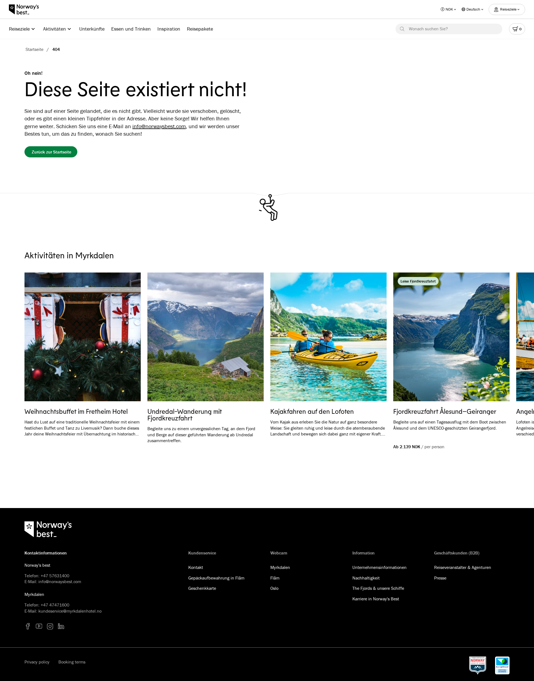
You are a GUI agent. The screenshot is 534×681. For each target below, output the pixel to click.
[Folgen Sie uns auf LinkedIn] (61, 626)
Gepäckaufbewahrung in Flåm (216, 578)
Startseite (34, 49)
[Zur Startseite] (26, 9)
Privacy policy (37, 662)
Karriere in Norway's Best (375, 598)
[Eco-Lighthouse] (502, 665)
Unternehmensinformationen (379, 567)
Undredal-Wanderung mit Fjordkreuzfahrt (184, 414)
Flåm (275, 578)
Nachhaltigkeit (366, 578)
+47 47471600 (55, 605)
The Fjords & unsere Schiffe (378, 588)
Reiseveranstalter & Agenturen (462, 567)
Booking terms (71, 662)
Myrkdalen (280, 567)
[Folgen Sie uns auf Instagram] (50, 626)
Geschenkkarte (202, 588)
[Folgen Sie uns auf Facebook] (27, 626)
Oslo (274, 588)
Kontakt (195, 567)
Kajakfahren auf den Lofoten (312, 411)
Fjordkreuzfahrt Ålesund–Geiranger (444, 411)
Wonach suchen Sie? (428, 28)
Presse (440, 578)
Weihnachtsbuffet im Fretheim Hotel (76, 411)
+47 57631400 (55, 575)
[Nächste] (497, 337)
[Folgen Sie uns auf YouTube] (39, 626)
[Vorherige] (36, 337)
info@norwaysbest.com (159, 126)
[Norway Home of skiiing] (477, 665)
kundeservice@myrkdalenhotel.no (70, 611)
